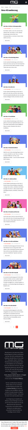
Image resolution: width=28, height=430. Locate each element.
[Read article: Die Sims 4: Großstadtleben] (14, 235)
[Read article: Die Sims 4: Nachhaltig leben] (14, 51)
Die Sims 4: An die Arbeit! (10, 305)
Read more (8, 40)
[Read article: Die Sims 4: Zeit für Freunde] (14, 266)
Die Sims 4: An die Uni (9, 87)
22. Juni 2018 (15, 181)
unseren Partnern (11, 388)
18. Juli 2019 (15, 118)
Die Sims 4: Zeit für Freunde (11, 272)
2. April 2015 (15, 307)
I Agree (14, 428)
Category (6, 7)
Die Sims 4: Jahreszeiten (10, 179)
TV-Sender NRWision (18, 378)
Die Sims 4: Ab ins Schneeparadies (12, 26)
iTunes (6, 375)
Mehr (25, 426)
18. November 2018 (17, 150)
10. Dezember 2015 (16, 274)
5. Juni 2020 (15, 59)
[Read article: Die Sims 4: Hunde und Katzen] (14, 205)
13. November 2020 (17, 28)
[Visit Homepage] (14, 2)
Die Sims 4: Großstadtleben (11, 241)
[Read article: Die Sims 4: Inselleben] (14, 110)
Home (2, 7)
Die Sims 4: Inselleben (9, 116)
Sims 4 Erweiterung (16, 7)
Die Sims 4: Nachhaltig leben (11, 57)
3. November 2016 (16, 243)
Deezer (18, 375)
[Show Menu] (26, 2)
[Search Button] (2, 2)
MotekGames (8, 28)
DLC (10, 7)
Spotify (14, 375)
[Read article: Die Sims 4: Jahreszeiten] (14, 172)
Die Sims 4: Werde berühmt (11, 147)
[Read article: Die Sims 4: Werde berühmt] (14, 141)
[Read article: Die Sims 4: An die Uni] (14, 80)
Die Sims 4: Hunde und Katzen (11, 212)
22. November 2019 (17, 89)
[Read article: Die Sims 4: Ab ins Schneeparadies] (14, 20)
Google (24, 375)
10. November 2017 (17, 214)
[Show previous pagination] (11, 327)
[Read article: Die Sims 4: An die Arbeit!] (14, 299)
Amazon (10, 375)
